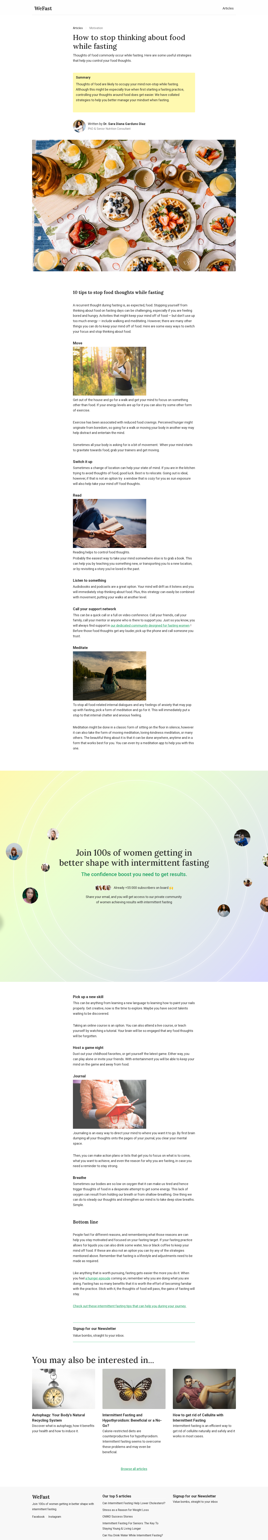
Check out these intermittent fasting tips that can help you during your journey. (129, 1306)
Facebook (38, 1516)
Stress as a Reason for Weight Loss (125, 1510)
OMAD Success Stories (117, 1516)
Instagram (54, 1516)
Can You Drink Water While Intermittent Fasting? (132, 1535)
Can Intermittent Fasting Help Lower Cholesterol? (133, 1503)
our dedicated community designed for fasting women (150, 625)
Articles (228, 8)
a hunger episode (97, 1278)
